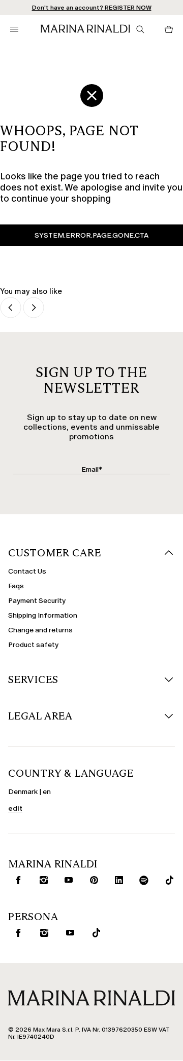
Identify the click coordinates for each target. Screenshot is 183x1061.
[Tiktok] (167, 880)
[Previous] (10, 308)
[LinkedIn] (117, 880)
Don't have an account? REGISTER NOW (91, 7)
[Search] (140, 29)
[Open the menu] (14, 29)
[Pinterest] (92, 880)
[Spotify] (142, 880)
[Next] (33, 308)
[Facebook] (16, 880)
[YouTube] (66, 880)
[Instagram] (41, 880)
